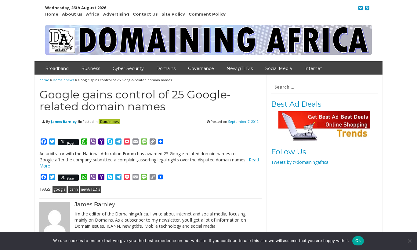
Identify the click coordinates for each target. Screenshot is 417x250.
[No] (409, 241)
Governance (201, 68)
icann (73, 189)
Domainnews (63, 80)
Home (51, 14)
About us (72, 14)
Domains (166, 68)
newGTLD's (90, 189)
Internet (313, 68)
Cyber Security (128, 68)
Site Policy (173, 14)
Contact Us (145, 14)
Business (90, 68)
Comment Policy (207, 14)
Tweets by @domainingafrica (299, 162)
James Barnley (64, 121)
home (44, 80)
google (59, 189)
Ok (358, 240)
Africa (93, 14)
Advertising (116, 14)
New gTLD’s (240, 68)
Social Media (278, 68)
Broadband (57, 68)
